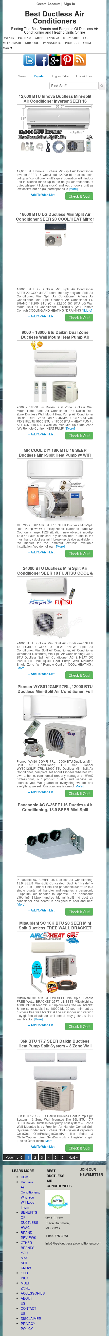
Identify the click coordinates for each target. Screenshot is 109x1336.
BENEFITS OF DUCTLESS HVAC (28, 1220)
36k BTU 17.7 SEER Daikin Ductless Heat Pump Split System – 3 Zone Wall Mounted (55, 1045)
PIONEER (72, 43)
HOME (26, 1177)
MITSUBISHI (12, 43)
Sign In (69, 3)
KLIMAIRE (71, 38)
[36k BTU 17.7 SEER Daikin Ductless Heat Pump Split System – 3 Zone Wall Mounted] (55, 1080)
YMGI (87, 43)
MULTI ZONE (25, 1286)
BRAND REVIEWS (28, 1235)
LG (85, 38)
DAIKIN (8, 38)
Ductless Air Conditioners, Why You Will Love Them (28, 1195)
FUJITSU (24, 38)
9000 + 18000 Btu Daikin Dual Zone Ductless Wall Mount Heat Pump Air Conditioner (55, 337)
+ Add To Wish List (41, 194)
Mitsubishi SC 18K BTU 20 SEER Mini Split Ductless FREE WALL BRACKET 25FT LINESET (55, 927)
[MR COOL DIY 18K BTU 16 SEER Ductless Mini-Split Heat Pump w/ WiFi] (55, 489)
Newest (22, 76)
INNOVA (53, 38)
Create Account (48, 3)
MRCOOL (32, 43)
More (6, 48)
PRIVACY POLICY (28, 1326)
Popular (39, 76)
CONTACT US (28, 1311)
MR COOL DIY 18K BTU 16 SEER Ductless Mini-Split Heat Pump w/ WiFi (55, 452)
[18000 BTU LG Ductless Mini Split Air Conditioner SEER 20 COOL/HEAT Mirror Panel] (55, 234)
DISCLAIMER (28, 1318)
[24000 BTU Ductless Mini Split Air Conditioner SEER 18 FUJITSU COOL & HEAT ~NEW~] (55, 607)
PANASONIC (52, 43)
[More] (73, 188)
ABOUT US (26, 1301)
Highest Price (60, 76)
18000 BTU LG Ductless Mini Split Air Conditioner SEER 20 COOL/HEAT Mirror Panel (55, 219)
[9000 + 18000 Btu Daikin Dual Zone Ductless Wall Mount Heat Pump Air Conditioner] (55, 371)
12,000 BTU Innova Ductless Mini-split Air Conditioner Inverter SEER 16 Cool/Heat (55, 101)
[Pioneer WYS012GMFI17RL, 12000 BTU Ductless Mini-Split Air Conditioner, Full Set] (55, 726)
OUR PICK (25, 1275)
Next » (73, 1157)
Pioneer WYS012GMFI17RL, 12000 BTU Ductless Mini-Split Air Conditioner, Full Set (55, 691)
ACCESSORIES (28, 1293)
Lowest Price (84, 76)
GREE (39, 38)
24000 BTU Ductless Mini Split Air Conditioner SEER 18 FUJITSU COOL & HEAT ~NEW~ (55, 573)
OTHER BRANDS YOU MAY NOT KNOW (27, 1255)
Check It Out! (79, 196)
